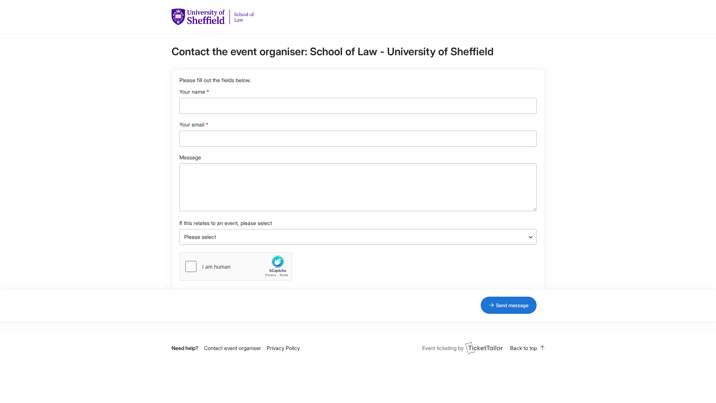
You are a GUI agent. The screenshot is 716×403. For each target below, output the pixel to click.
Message (190, 157)
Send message (512, 305)
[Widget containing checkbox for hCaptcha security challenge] (235, 266)
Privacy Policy (283, 348)
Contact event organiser (232, 348)
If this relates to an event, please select (225, 223)
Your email (191, 124)
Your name (192, 91)
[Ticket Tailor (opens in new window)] (484, 348)
